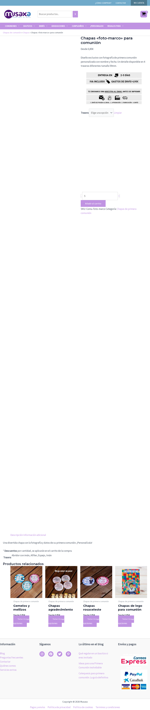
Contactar (5, 661)
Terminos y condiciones (108, 707)
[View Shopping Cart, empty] (143, 14)
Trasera (85, 112)
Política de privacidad (59, 707)
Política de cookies (83, 707)
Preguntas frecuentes (11, 657)
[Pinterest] (68, 654)
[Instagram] (42, 654)
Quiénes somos (8, 665)
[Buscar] (75, 14)
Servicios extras (8, 669)
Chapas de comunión (12, 32)
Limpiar (118, 112)
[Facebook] (50, 654)
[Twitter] (59, 654)
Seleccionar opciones (21, 621)
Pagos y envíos (37, 707)
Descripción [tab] (16, 535)
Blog (2, 653)
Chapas (26, 32)
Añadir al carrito (93, 203)
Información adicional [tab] (34, 535)
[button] (139, 3)
